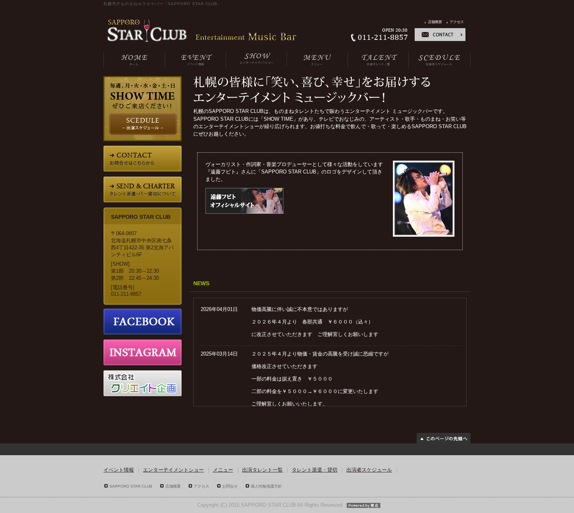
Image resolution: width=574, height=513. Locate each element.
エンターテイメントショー (173, 470)
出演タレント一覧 (262, 470)
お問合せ (230, 486)
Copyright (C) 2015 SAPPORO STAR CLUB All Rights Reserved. (270, 505)
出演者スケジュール (369, 470)
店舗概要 (435, 22)
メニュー (223, 470)
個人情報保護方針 (266, 486)
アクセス (457, 22)
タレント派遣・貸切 (314, 470)
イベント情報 (118, 470)
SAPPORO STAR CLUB (130, 486)
